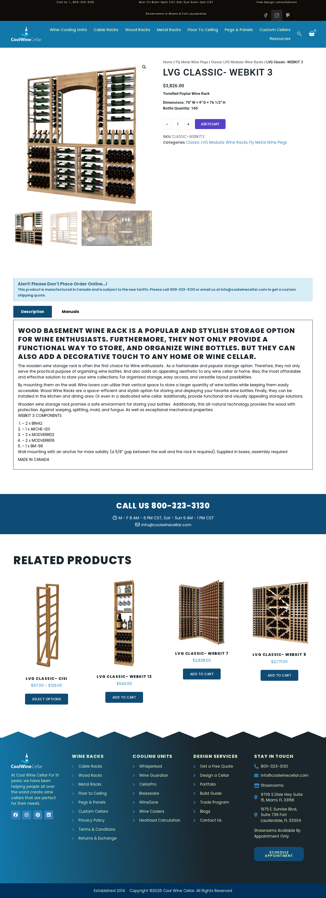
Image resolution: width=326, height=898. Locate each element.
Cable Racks (106, 29)
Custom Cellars (275, 29)
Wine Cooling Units (68, 29)
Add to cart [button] (124, 697)
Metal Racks (169, 29)
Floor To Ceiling (203, 29)
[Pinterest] (37, 814)
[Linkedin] (48, 814)
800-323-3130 (180, 505)
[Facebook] (15, 814)
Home (168, 62)
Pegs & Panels (239, 29)
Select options (46, 699)
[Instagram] (26, 814)
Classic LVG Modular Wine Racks (237, 62)
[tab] (32, 311)
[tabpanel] (163, 395)
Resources (280, 38)
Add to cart (210, 124)
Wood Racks (137, 29)
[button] (299, 34)
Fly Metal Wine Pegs (192, 62)
